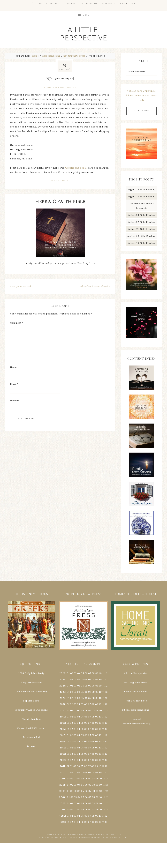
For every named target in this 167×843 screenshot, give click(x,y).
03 (75, 673)
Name (14, 367)
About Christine (31, 718)
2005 (62, 803)
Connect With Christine (31, 728)
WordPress (112, 837)
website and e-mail (76, 167)
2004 (62, 809)
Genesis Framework (93, 837)
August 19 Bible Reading (141, 243)
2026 (62, 673)
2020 (62, 710)
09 (96, 679)
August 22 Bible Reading (141, 222)
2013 (62, 753)
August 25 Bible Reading (141, 189)
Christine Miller (76, 834)
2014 (62, 747)
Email (14, 383)
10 (100, 679)
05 (82, 673)
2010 (62, 772)
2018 (62, 722)
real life (71, 87)
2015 (62, 741)
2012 (62, 760)
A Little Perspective (83, 33)
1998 (62, 822)
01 (68, 673)
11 (103, 679)
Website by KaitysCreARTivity (104, 834)
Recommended (31, 737)
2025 (62, 679)
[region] (31, 624)
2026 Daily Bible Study (31, 673)
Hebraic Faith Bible (136, 700)
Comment (16, 322)
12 (106, 679)
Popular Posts (31, 700)
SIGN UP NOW (141, 111)
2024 (62, 685)
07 (89, 673)
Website (15, 400)
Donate (31, 746)
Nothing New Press (135, 682)
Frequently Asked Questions (31, 709)
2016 (62, 735)
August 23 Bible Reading (141, 215)
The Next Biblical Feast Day (31, 691)
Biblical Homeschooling (135, 709)
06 (86, 673)
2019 (62, 716)
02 (71, 673)
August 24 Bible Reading (141, 196)
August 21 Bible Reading (141, 229)
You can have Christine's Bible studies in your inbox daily (141, 95)
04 (78, 673)
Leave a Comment (60, 181)
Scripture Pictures (31, 682)
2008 (62, 784)
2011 (62, 766)
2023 (62, 691)
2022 (62, 698)
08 (93, 673)
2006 (62, 797)
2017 (62, 729)
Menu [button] (86, 15)
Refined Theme (68, 837)
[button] (31, 624)
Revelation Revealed (135, 691)
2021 (62, 704)
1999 (62, 815)
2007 (62, 791)
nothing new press (54, 87)
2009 (62, 778)
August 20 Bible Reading (141, 236)
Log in (124, 837)
